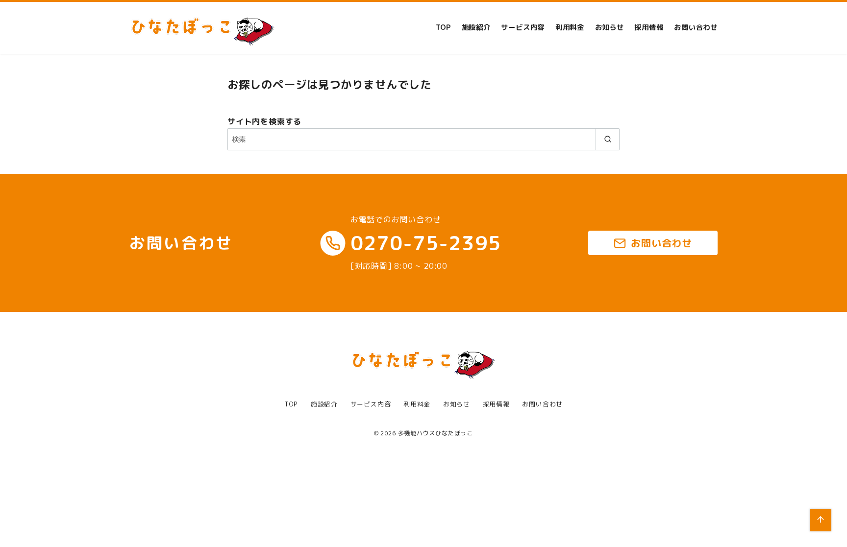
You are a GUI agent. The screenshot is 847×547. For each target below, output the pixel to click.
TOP (443, 27)
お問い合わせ (696, 27)
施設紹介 (476, 27)
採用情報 (648, 27)
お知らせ (609, 27)
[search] (608, 139)
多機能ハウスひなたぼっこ (435, 433)
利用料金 (569, 27)
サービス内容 (523, 27)
